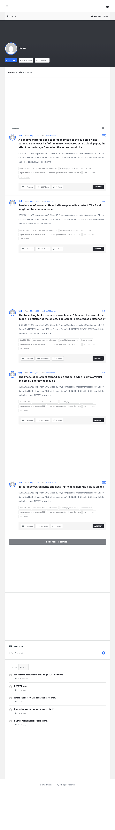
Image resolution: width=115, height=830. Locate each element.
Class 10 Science (50, 135)
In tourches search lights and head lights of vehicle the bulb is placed (61, 486)
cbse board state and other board (45, 168)
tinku (22, 48)
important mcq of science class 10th (32, 173)
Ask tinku (11, 60)
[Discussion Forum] (58, 6)
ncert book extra (89, 173)
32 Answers (22, 690)
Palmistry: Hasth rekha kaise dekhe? (31, 721)
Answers (23, 667)
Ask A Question (101, 16)
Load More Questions (57, 542)
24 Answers (22, 713)
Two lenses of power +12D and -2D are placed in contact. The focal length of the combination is (60, 207)
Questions (43, 60)
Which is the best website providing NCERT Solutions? (39, 675)
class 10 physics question (69, 168)
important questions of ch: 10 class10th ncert (64, 173)
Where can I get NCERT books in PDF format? (35, 698)
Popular (14, 667)
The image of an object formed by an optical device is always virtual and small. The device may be (61, 378)
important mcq (86, 168)
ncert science (24, 177)
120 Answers (23, 679)
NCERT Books (20, 686)
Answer (98, 186)
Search (12, 16)
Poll (103, 135)
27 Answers (22, 702)
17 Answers (22, 725)
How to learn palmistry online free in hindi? (34, 709)
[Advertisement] (57, 101)
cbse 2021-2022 (24, 168)
